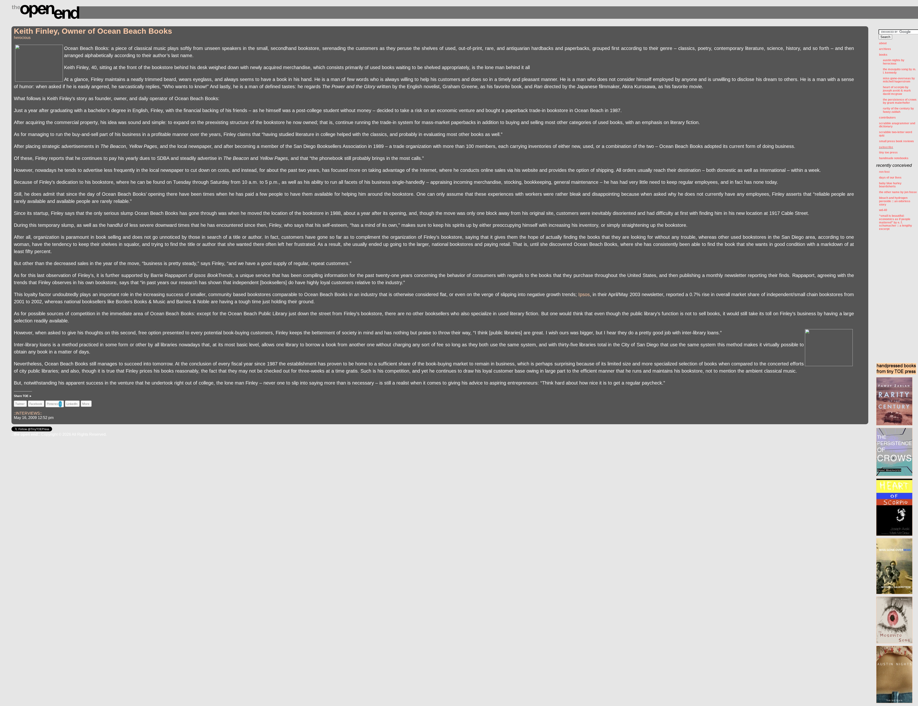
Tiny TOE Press (888, 152)
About (883, 43)
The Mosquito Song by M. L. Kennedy (899, 71)
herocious (22, 38)
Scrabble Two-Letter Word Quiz (895, 133)
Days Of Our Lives (890, 177)
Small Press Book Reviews (896, 141)
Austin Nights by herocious (893, 62)
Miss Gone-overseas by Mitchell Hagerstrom (899, 80)
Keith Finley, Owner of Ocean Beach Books (93, 31)
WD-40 (883, 210)
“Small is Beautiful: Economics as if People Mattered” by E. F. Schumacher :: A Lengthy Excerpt (895, 222)
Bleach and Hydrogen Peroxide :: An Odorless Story (894, 201)
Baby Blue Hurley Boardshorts (890, 185)
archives (885, 49)
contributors (887, 117)
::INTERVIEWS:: (28, 413)
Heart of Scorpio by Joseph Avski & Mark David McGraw (897, 91)
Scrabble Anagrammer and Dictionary (897, 125)
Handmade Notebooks (893, 158)
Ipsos (584, 294)
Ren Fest (884, 172)
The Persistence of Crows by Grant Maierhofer (900, 101)
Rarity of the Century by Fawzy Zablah (898, 110)
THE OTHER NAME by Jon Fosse (898, 192)
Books (883, 54)
